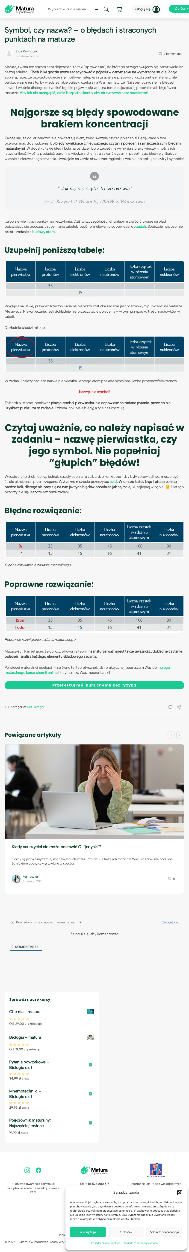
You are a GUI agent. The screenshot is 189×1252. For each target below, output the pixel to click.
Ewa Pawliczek (26, 51)
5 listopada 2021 (27, 56)
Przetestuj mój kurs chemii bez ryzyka (94, 685)
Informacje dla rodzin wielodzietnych (156, 1183)
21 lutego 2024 (33, 881)
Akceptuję (88, 1232)
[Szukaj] (106, 9)
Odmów (126, 1232)
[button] (179, 1192)
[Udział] (179, 708)
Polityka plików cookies (105, 1243)
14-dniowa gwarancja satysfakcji (33, 1183)
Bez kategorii (36, 707)
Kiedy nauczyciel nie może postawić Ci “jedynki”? (56, 846)
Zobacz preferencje (164, 1232)
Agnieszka (30, 877)
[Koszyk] (120, 9)
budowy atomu (44, 232)
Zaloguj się (143, 9)
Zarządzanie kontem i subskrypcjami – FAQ (32, 1190)
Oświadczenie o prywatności (141, 1243)
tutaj (113, 481)
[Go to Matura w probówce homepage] (19, 9)
